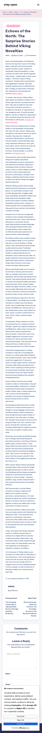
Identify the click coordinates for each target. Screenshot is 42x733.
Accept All (20, 724)
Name (8, 674)
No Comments (31, 55)
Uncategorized (13, 26)
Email (8, 684)
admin (11, 586)
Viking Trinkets (17, 93)
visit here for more (18, 153)
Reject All (20, 720)
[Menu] (38, 4)
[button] (13, 590)
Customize (20, 716)
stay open (10, 4)
